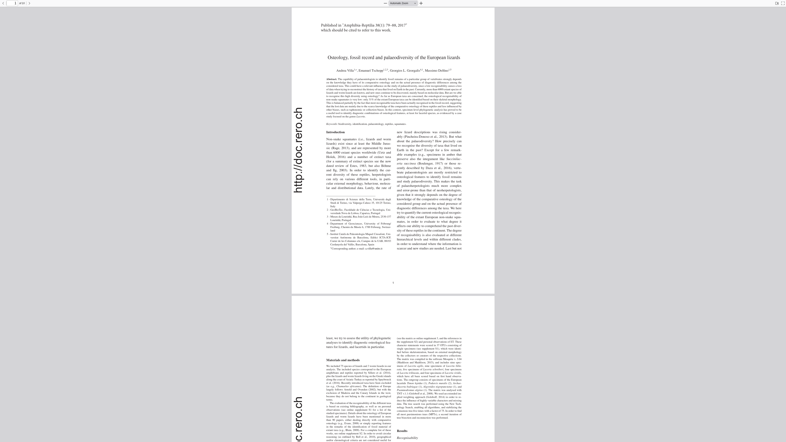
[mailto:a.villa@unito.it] (372, 248)
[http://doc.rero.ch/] (298, 149)
